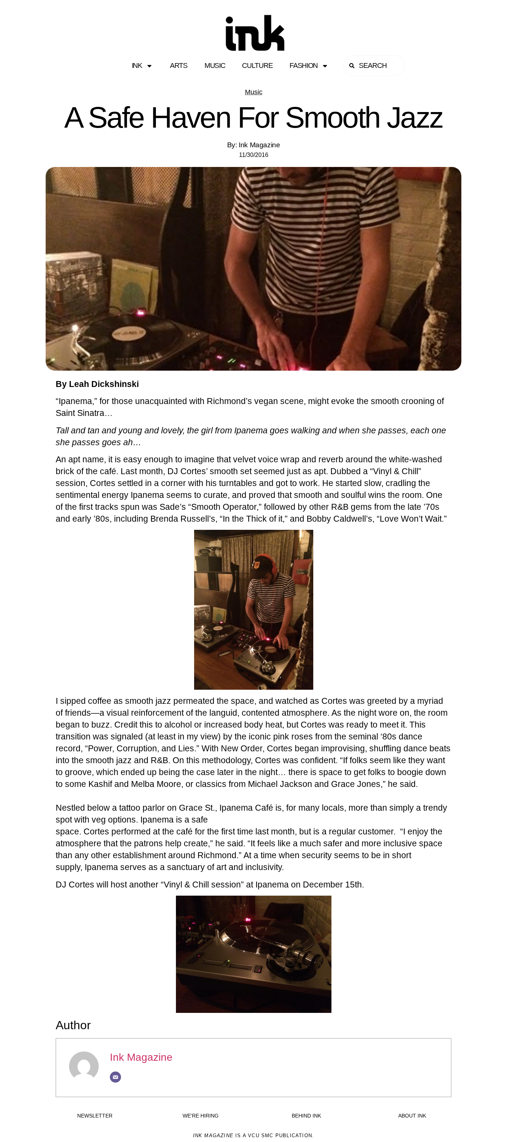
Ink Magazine (141, 1057)
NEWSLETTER (94, 1116)
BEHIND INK (306, 1116)
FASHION (304, 65)
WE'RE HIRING (201, 1116)
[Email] (115, 1077)
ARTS (178, 65)
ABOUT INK (412, 1116)
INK (137, 65)
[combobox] (374, 65)
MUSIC (215, 65)
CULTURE (257, 65)
